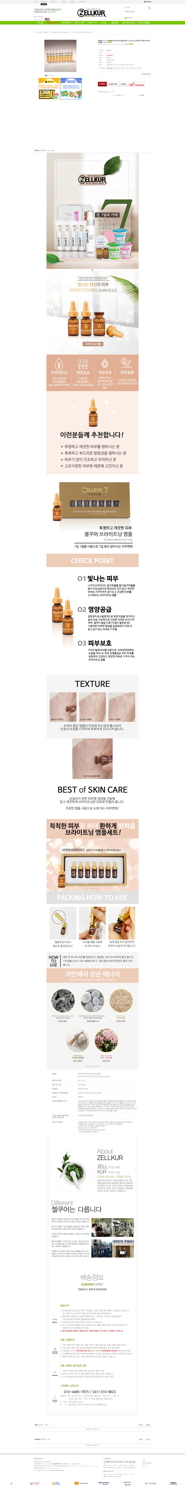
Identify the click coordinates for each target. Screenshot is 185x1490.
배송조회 (72, 2)
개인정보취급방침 (146, 1463)
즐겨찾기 (149, 2)
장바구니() (53, 2)
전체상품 (40, 32)
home (35, 32)
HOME (144, 1459)
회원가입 (43, 2)
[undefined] (49, 56)
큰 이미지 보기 (50, 75)
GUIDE (144, 1461)
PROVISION (145, 1465)
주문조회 (63, 2)
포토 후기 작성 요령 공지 (133, 16)
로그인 (35, 2)
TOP (143, 1467)
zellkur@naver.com (53, 1468)
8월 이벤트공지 (131, 18)
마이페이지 (82, 2)
